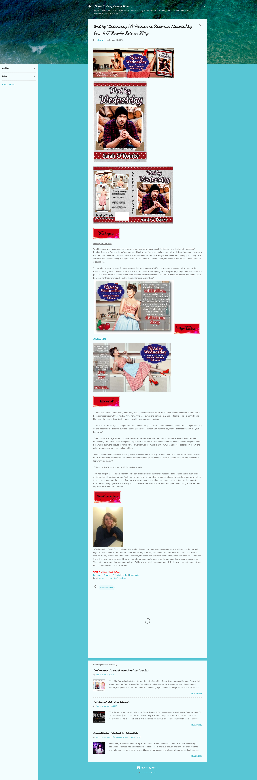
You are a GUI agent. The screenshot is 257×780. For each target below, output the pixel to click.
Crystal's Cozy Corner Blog (111, 6)
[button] (200, 25)
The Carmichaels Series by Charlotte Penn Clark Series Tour (120, 670)
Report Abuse (8, 84)
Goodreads (134, 575)
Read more (196, 693)
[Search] (205, 7)
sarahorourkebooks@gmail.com (113, 578)
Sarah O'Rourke (106, 587)
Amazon (107, 575)
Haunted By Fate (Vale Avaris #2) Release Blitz (115, 733)
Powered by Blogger (149, 768)
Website (116, 575)
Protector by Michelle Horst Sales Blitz (111, 702)
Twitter (124, 575)
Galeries (153, 773)
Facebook (97, 575)
